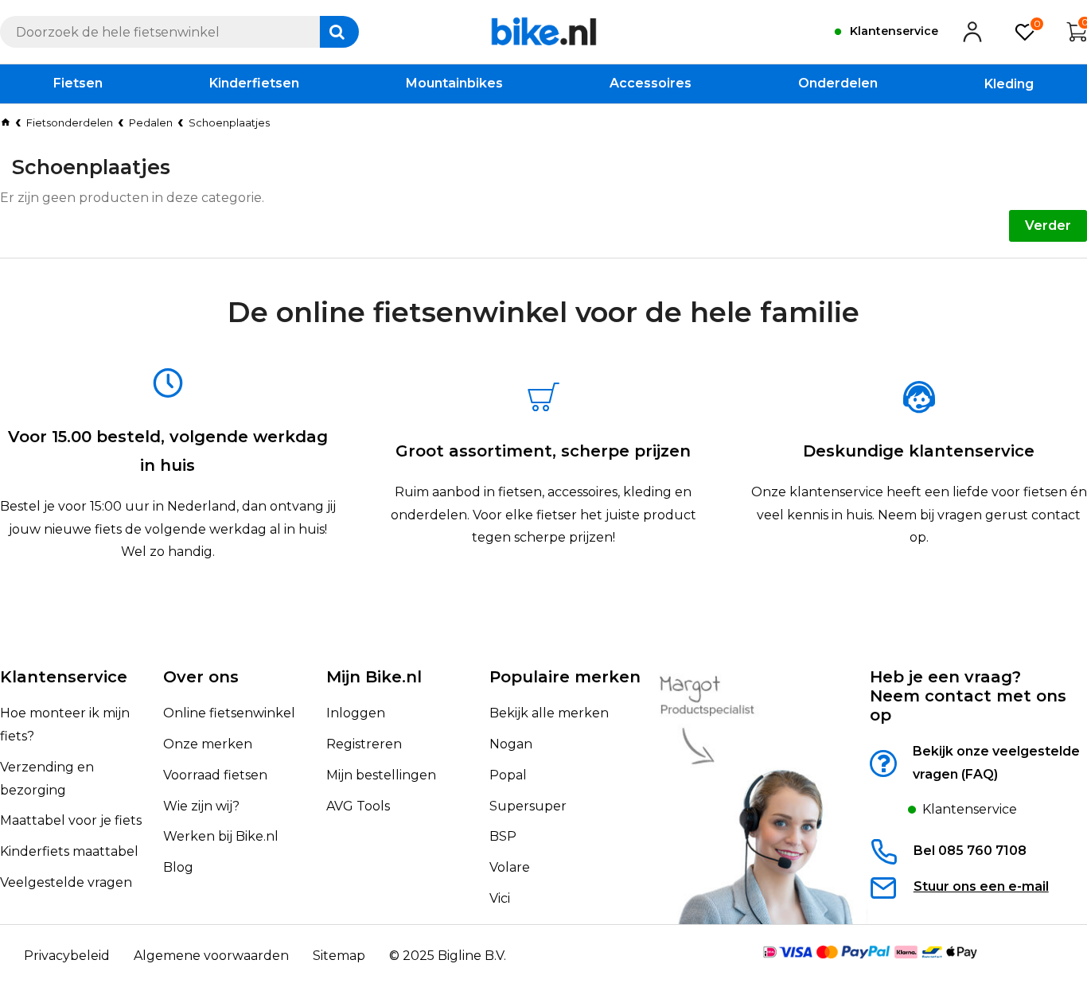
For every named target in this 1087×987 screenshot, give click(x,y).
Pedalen (151, 122)
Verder (1048, 225)
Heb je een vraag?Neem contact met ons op (968, 696)
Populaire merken (565, 676)
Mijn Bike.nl (374, 676)
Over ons (201, 676)
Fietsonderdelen (69, 122)
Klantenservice (63, 676)
